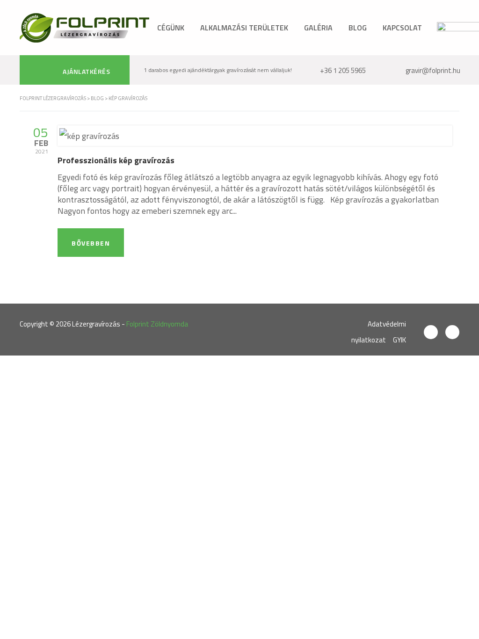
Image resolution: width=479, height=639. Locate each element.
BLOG (357, 27)
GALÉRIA (318, 27)
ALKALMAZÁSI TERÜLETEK (244, 27)
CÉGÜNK (170, 27)
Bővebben (91, 243)
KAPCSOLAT (402, 27)
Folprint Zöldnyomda (157, 324)
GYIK (399, 339)
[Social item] (431, 332)
